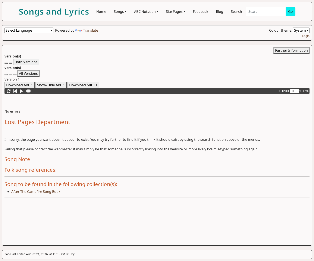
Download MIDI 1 (83, 85)
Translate (90, 30)
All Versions (28, 73)
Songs (119, 11)
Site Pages (174, 11)
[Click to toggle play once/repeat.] (9, 91)
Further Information (291, 50)
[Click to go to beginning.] (15, 91)
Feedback (200, 11)
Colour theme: (281, 30)
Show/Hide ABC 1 (51, 85)
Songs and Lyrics (54, 11)
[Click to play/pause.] (21, 91)
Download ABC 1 (19, 85)
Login (306, 36)
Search (236, 11)
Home (101, 11)
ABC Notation (145, 11)
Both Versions (26, 62)
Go (290, 11)
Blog (219, 11)
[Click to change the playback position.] (154, 91)
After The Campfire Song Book (35, 191)
